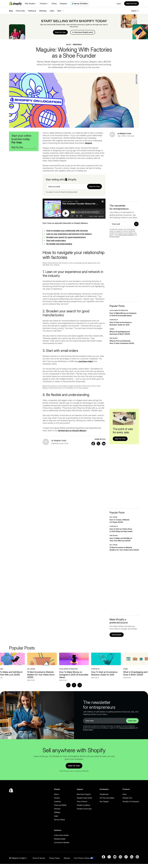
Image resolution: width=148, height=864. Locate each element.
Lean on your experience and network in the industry (69, 234)
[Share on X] (98, 443)
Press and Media (60, 805)
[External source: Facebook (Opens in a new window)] (103, 856)
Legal (56, 816)
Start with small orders (56, 240)
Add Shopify (116, 635)
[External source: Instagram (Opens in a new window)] (120, 856)
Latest (52, 11)
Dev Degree (104, 801)
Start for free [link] (94, 187)
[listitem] (74, 666)
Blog (11, 11)
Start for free (131, 4)
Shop (125, 794)
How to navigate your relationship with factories (67, 231)
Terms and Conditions (126, 235)
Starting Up (32, 11)
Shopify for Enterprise (131, 801)
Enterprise (63, 4)
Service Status (59, 820)
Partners (57, 809)
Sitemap (67, 858)
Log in (118, 4)
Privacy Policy (114, 236)
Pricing (54, 4)
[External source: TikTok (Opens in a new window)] (126, 856)
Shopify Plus (127, 798)
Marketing (42, 11)
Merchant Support (84, 794)
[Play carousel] (74, 685)
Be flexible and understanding (59, 244)
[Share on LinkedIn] (104, 443)
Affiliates (57, 812)
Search (134, 11)
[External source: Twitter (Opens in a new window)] (109, 856)
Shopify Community (84, 809)
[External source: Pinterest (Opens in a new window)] (137, 856)
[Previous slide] (68, 685)
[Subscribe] (136, 224)
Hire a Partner (82, 801)
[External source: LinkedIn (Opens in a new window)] (131, 856)
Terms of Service (38, 858)
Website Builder (60, 839)
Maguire (88, 143)
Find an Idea (20, 11)
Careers (57, 798)
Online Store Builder (61, 835)
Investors (57, 801)
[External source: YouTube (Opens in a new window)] (114, 856)
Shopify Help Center (84, 798)
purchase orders (86, 361)
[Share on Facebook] (93, 443)
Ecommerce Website (61, 842)
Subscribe (132, 721)
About (56, 794)
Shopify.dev (104, 794)
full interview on (72, 430)
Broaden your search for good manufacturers (66, 237)
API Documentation (107, 798)
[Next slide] (79, 685)
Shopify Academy (83, 805)
